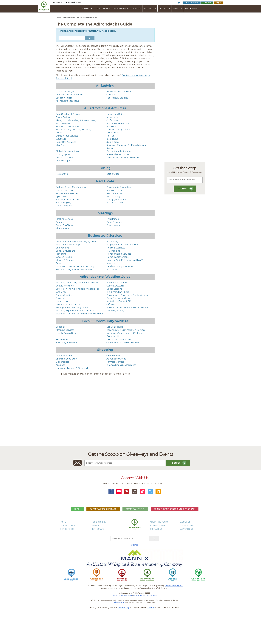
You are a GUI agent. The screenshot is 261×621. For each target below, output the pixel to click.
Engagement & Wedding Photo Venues (127, 295)
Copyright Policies (149, 595)
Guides (176, 8)
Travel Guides (157, 525)
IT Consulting (113, 251)
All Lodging (105, 86)
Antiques (60, 365)
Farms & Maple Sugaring (119, 151)
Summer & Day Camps (118, 129)
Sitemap (135, 545)
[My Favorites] (179, 2)
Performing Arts (64, 160)
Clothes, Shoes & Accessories (121, 365)
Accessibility (123, 607)
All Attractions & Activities (105, 108)
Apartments (62, 196)
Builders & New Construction (71, 187)
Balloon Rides (63, 123)
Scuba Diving (63, 117)
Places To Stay (67, 525)
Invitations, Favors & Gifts (119, 301)
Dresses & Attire (64, 295)
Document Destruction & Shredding (75, 266)
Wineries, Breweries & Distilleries (122, 157)
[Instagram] (134, 491)
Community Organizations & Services (125, 330)
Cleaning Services (65, 330)
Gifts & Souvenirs (64, 355)
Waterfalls (61, 139)
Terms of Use (137, 595)
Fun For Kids (112, 126)
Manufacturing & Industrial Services (74, 269)
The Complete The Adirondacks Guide (80, 18)
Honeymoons (63, 301)
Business (163, 8)
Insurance (111, 263)
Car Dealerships (114, 327)
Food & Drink (120, 8)
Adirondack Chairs (116, 358)
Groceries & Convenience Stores (123, 342)
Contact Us (156, 529)
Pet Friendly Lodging (117, 97)
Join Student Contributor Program (174, 509)
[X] (150, 491)
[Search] (154, 538)
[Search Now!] (89, 38)
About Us (185, 522)
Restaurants (62, 174)
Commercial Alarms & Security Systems (76, 241)
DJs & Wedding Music (117, 292)
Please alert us (119, 602)
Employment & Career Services (122, 244)
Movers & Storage (65, 260)
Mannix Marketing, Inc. (174, 586)
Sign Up (183, 188)
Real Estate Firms (115, 193)
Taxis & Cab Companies (118, 339)
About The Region (159, 522)
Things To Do (102, 8)
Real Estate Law (114, 202)
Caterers (60, 222)
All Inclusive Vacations (67, 101)
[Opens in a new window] (71, 575)
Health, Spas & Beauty (67, 333)
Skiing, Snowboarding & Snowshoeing (76, 120)
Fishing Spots (63, 154)
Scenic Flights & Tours (117, 154)
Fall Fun (110, 135)
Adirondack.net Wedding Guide (105, 277)
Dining (105, 168)
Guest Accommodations (119, 298)
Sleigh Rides (112, 142)
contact (150, 607)
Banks (59, 263)
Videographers (63, 228)
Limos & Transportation (68, 304)
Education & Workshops (68, 244)
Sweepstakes (187, 525)
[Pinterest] (126, 491)
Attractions (112, 117)
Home (58, 18)
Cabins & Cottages (65, 91)
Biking (59, 132)
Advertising (112, 241)
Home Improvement (117, 257)
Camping (111, 94)
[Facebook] (111, 491)
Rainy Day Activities (66, 142)
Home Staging (63, 202)
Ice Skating (112, 139)
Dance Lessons (114, 289)
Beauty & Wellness (65, 285)
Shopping (105, 350)
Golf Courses (112, 120)
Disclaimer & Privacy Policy (122, 595)
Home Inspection (65, 190)
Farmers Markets (115, 362)
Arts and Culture (64, 157)
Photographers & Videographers (73, 307)
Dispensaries (62, 362)
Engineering (62, 247)
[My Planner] (158, 491)
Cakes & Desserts (115, 285)
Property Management (68, 193)
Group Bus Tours (64, 225)
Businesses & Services (105, 235)
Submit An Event (135, 509)
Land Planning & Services (119, 266)
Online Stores (113, 355)
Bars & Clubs (112, 174)
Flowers (60, 298)
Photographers (114, 225)
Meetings (105, 213)
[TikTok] (142, 491)
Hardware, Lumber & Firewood (72, 368)
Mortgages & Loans (116, 199)
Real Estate (105, 181)
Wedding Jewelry (115, 310)
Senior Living (113, 196)
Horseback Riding (115, 114)
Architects (111, 269)
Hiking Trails (112, 132)
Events (135, 8)
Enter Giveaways (191, 3)
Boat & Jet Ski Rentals (117, 123)
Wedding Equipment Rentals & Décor (75, 310)
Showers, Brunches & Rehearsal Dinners (127, 307)
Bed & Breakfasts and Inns (69, 94)
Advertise (207, 3)
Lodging (86, 8)
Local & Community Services (105, 321)
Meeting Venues (64, 219)
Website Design (64, 257)
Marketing (61, 254)
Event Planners (114, 222)
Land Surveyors (64, 205)
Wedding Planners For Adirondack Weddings (79, 313)
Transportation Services (118, 254)
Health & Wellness (115, 247)
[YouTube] (119, 491)
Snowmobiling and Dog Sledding (73, 129)
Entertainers (112, 219)
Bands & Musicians (65, 251)
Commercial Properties (118, 187)
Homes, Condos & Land (68, 199)
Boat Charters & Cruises (68, 114)
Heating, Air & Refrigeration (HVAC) (124, 260)
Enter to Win (191, 8)
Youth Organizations (66, 342)
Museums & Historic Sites (69, 126)
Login (218, 3)
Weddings (148, 8)
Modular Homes (114, 190)
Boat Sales (61, 327)
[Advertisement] (130, 413)
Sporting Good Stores (67, 358)
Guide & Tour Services (67, 135)
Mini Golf (60, 145)
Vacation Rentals (64, 97)
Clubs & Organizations (67, 151)
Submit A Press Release (103, 509)
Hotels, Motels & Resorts (118, 91)
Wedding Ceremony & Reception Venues (77, 282)
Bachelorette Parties (117, 282)
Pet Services (62, 339)
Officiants (111, 304)
